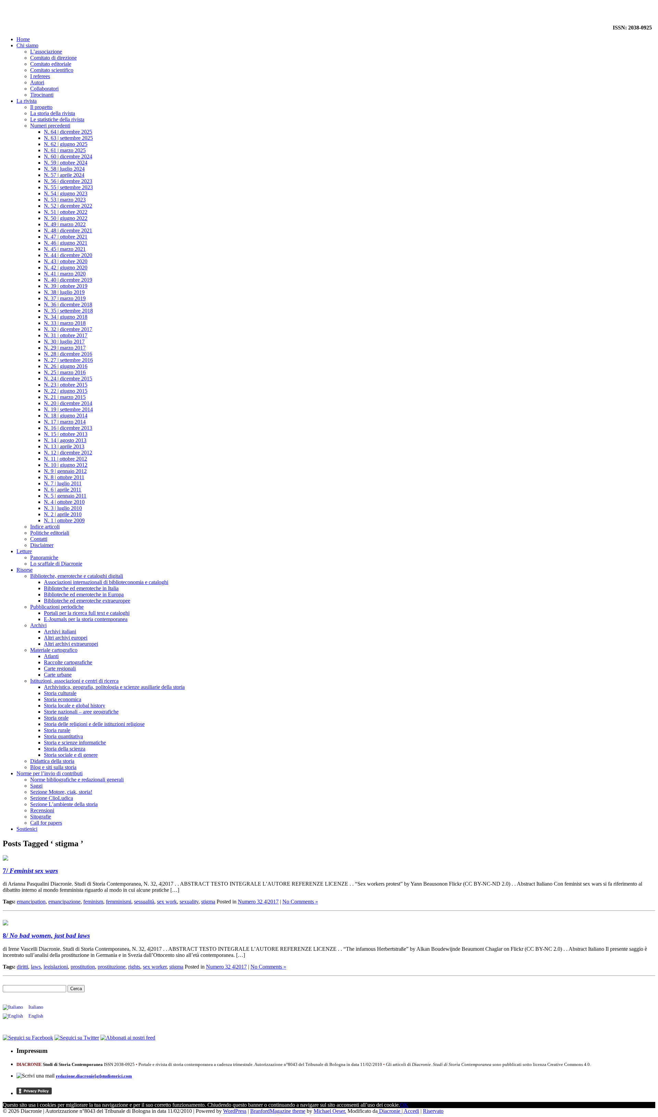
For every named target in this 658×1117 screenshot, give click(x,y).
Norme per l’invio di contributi (49, 773)
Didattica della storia (52, 761)
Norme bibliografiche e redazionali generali (77, 779)
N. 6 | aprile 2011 (62, 490)
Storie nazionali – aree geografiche (81, 712)
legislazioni (56, 967)
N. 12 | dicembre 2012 (68, 453)
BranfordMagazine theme (277, 1111)
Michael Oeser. (330, 1111)
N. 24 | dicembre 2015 (68, 378)
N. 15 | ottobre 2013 (65, 434)
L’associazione (46, 51)
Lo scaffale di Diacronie (56, 564)
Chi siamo (27, 45)
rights (134, 967)
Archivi (38, 625)
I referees (40, 76)
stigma (208, 901)
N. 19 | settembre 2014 (68, 409)
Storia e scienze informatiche (75, 742)
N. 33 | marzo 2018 (65, 323)
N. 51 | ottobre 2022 (65, 212)
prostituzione (111, 967)
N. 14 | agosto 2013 (65, 440)
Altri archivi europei (65, 638)
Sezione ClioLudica (51, 798)
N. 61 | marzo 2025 (65, 150)
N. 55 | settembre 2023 (68, 187)
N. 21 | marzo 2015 (65, 397)
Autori (37, 82)
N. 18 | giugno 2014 (65, 415)
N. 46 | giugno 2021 (65, 243)
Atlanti (51, 656)
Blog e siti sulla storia (53, 767)
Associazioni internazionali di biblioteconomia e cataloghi (106, 582)
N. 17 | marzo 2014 (65, 422)
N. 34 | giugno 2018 (65, 317)
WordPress (234, 1111)
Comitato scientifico (51, 70)
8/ (46, 935)
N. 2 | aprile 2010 (63, 514)
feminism (93, 901)
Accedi (411, 1111)
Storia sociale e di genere (71, 755)
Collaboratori (44, 89)
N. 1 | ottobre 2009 (64, 520)
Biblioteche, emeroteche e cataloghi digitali (76, 576)
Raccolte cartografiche (68, 662)
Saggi (36, 786)
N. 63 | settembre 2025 (68, 138)
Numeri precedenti (50, 126)
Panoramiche (44, 557)
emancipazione (64, 901)
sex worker (155, 967)
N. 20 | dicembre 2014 (68, 403)
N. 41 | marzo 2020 (65, 274)
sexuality (189, 901)
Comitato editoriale (50, 64)
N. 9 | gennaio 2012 (65, 471)
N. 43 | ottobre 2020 (65, 261)
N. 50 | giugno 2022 (65, 218)
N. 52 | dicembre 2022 (68, 206)
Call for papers (46, 823)
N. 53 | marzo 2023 (65, 200)
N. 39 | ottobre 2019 (65, 286)
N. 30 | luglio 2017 (64, 341)
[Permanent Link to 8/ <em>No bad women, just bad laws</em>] (5, 923)
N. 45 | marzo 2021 (65, 249)
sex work (167, 901)
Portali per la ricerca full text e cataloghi (87, 613)
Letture (24, 551)
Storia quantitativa (63, 736)
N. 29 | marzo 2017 (65, 348)
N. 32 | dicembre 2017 (68, 329)
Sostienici (26, 829)
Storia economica (62, 699)
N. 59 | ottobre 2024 (65, 163)
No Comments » (300, 901)
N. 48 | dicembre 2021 (68, 230)
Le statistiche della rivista (57, 119)
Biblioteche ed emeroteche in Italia (81, 588)
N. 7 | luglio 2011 (63, 483)
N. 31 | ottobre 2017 (65, 335)
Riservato (433, 1111)
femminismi (118, 901)
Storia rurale (57, 730)
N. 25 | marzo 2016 (65, 372)
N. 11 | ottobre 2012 (65, 459)
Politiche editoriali (49, 533)
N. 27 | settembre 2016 (68, 360)
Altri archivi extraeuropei (71, 644)
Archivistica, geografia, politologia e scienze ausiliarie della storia (114, 687)
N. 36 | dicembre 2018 (68, 304)
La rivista (26, 101)
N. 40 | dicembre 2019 (68, 280)
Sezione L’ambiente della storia (64, 804)
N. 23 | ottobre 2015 (65, 385)
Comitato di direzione (53, 58)
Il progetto (41, 107)
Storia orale (56, 718)
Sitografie (40, 816)
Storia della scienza (64, 749)
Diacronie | (391, 1111)
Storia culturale (60, 693)
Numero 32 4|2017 (258, 901)
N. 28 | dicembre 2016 (68, 354)
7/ (30, 870)
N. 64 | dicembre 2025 (68, 132)
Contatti (38, 539)
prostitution (83, 967)
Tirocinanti (41, 95)
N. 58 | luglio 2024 (64, 169)
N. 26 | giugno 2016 (65, 366)
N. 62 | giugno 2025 (65, 144)
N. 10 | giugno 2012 (65, 465)
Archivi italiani (60, 631)
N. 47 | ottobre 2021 (65, 237)
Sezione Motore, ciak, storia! (61, 792)
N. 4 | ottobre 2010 (64, 502)
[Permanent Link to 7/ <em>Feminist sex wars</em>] (5, 859)
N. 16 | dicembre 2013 (68, 428)
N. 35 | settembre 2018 (68, 311)
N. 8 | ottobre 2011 (64, 477)
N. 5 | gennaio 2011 (65, 496)
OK (404, 1105)
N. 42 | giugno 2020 (65, 267)
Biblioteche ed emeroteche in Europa (84, 594)
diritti (22, 967)
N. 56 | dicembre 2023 (68, 181)
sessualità (144, 901)
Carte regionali (60, 668)
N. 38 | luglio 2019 (64, 292)
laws (36, 967)
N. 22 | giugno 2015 (65, 391)
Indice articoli (45, 527)
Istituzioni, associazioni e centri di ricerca (74, 681)
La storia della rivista (52, 113)
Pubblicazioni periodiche (57, 607)
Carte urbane (58, 675)
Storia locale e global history (74, 705)
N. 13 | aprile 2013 (64, 446)
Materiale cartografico (53, 650)
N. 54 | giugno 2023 (65, 193)
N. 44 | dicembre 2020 (68, 255)
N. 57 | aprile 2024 (64, 175)
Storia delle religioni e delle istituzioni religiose (94, 724)
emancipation (31, 901)
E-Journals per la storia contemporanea (85, 619)
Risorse (24, 570)
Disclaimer (41, 545)
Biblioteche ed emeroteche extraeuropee (87, 601)
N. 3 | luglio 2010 (63, 508)
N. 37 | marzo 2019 (65, 298)
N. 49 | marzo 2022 (65, 224)
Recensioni (42, 810)
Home (23, 39)
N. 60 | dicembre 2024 (68, 156)
